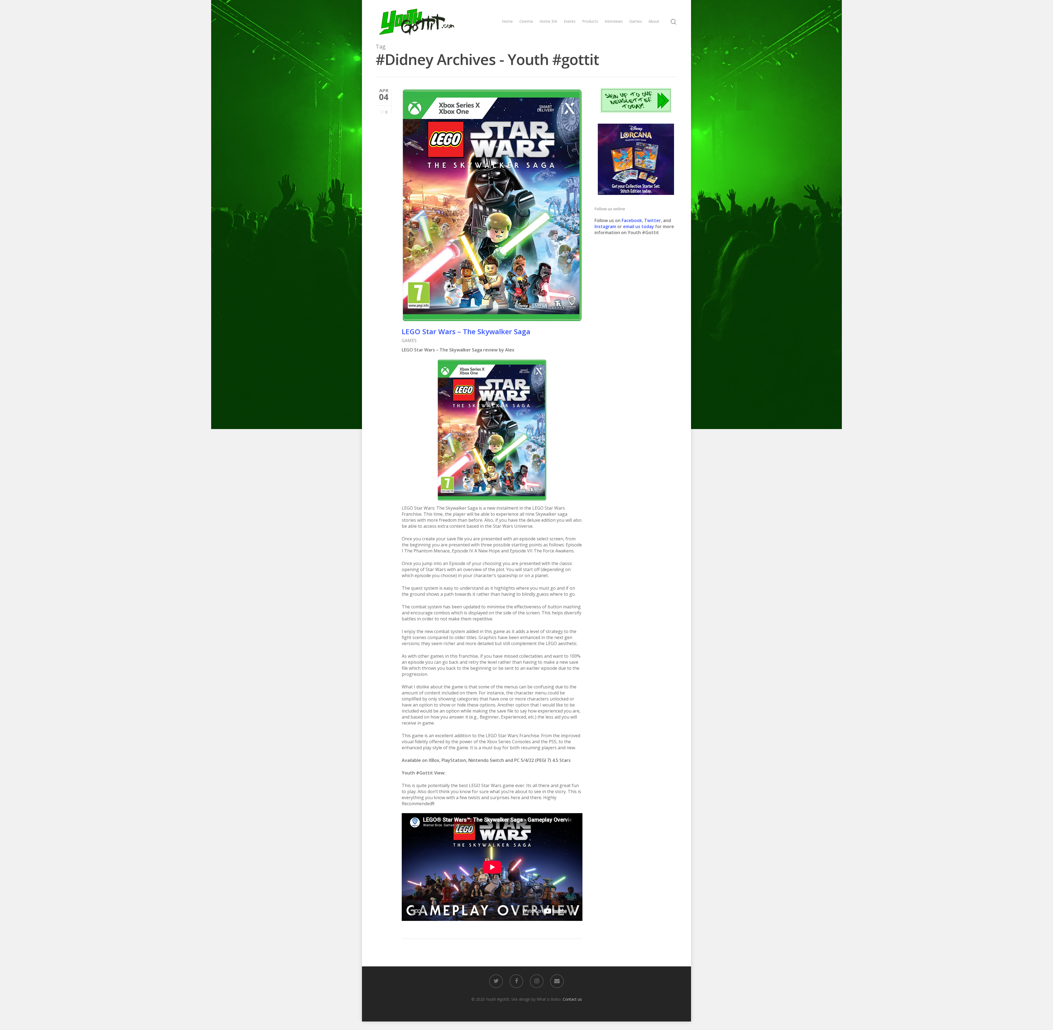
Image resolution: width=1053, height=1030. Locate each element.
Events (570, 21)
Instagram (606, 226)
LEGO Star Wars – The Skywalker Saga (466, 331)
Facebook (632, 220)
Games (635, 21)
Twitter (652, 220)
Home (507, 21)
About (654, 21)
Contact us (572, 999)
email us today (638, 226)
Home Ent (548, 21)
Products (590, 21)
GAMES (409, 340)
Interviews (614, 21)
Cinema (526, 21)
